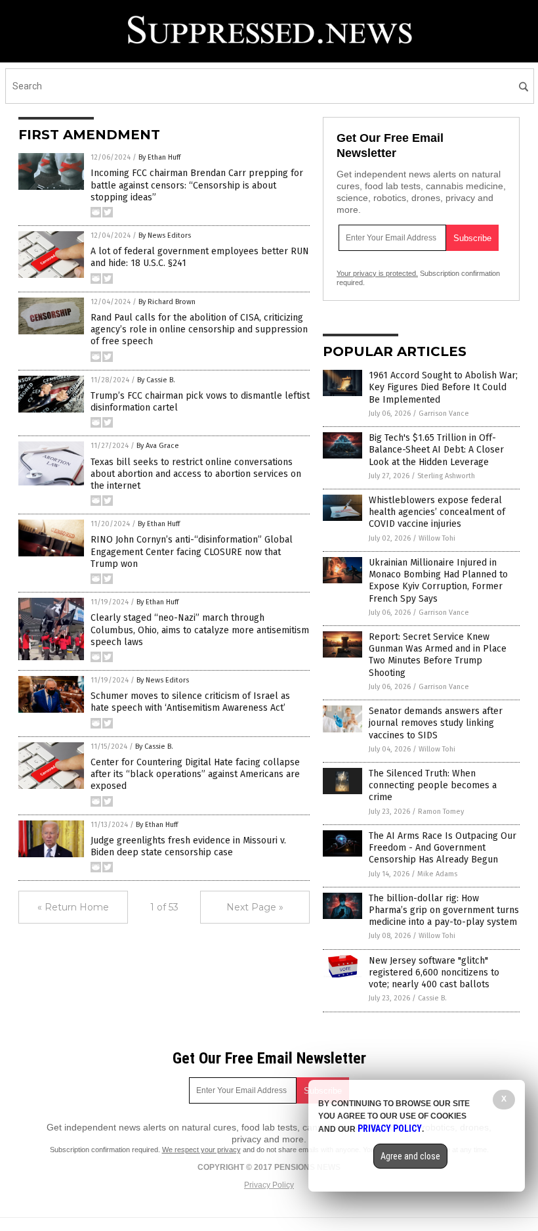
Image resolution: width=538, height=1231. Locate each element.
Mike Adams (437, 874)
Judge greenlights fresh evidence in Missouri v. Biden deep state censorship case (188, 846)
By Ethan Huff (159, 157)
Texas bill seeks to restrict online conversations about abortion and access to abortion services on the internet (196, 474)
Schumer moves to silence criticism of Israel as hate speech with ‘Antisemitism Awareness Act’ (190, 701)
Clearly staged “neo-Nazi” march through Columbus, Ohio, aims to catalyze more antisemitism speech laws (200, 629)
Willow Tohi (437, 538)
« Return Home (73, 907)
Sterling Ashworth (446, 476)
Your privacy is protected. (377, 273)
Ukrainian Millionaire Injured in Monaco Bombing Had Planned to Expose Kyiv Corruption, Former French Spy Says (438, 580)
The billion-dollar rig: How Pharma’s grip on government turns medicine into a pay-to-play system (444, 910)
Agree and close (410, 1156)
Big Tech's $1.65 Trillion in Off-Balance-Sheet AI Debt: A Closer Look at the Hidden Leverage (436, 449)
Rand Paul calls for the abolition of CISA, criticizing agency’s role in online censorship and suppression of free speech (199, 329)
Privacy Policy (269, 1185)
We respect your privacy (201, 1149)
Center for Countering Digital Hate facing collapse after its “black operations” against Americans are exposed (195, 774)
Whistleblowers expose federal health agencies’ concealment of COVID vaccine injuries (437, 512)
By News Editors (164, 235)
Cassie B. (432, 998)
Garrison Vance (444, 413)
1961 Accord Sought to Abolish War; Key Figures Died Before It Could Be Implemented (443, 387)
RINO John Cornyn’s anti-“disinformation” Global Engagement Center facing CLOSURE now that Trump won (192, 551)
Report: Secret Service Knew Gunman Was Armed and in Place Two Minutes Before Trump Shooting (438, 655)
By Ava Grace (157, 445)
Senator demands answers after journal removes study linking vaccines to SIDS (436, 722)
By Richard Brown (167, 302)
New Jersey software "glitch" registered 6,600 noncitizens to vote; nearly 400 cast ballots (434, 972)
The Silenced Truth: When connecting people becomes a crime (433, 785)
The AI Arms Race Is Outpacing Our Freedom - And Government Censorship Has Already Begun (442, 847)
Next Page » (254, 907)
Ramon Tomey (441, 811)
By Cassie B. (156, 380)
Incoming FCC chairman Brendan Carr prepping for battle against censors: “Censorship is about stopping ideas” (197, 185)
